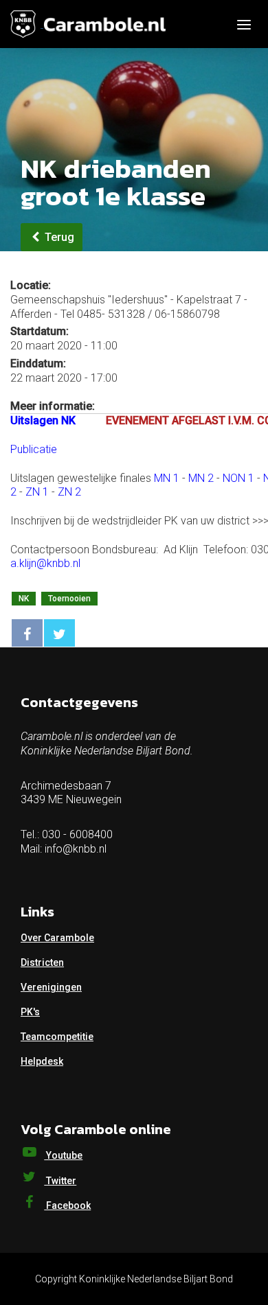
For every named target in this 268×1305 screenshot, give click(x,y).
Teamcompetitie (57, 1036)
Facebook (67, 1205)
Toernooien (69, 598)
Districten (42, 962)
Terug (58, 237)
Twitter (60, 1180)
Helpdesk (42, 1061)
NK (24, 598)
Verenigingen (51, 987)
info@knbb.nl (76, 848)
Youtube (63, 1155)
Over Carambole (57, 937)
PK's (30, 1011)
